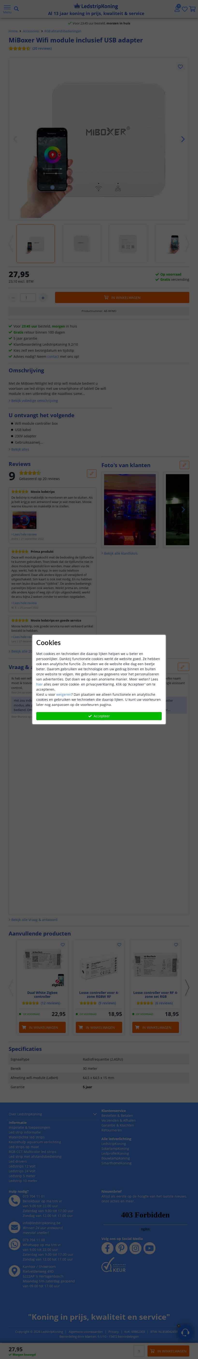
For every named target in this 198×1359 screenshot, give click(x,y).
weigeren (63, 694)
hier (39, 684)
